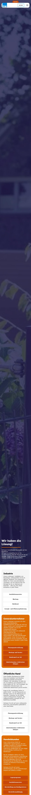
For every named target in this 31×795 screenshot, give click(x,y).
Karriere (15, 1)
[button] (27, 5)
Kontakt (21, 5)
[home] (6, 5)
